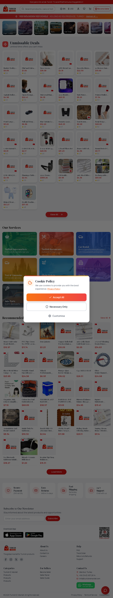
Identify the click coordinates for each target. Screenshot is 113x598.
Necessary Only (59, 306)
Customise (58, 316)
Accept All (58, 297)
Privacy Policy (53, 288)
